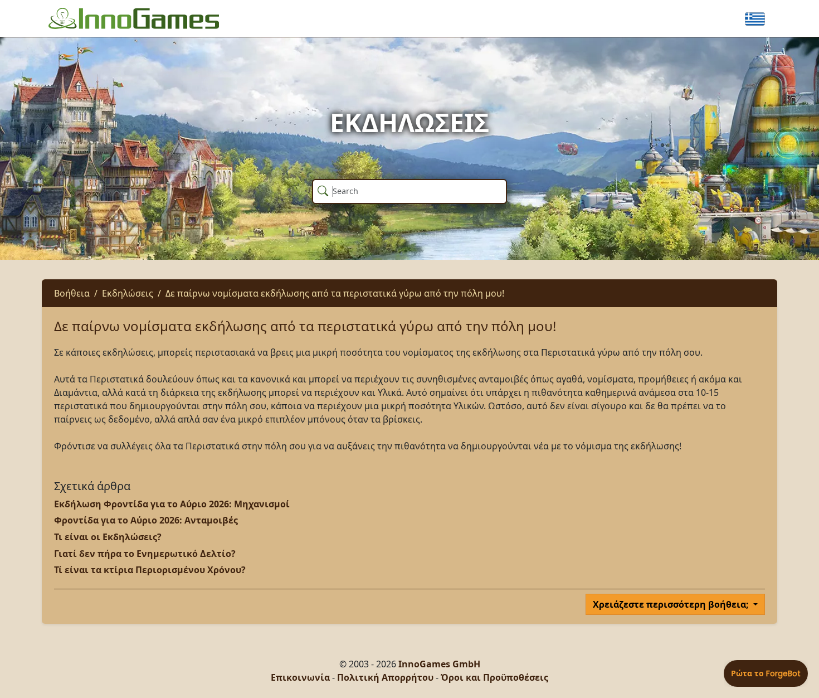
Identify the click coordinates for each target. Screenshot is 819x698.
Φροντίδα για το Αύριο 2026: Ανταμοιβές (146, 520)
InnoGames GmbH (439, 664)
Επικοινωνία (300, 677)
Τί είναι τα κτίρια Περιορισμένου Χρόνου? (150, 570)
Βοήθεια (72, 293)
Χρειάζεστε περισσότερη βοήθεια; (672, 604)
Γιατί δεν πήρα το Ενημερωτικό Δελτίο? (145, 553)
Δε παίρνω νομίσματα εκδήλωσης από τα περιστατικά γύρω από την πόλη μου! (334, 293)
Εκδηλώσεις (127, 293)
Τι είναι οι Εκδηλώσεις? (108, 537)
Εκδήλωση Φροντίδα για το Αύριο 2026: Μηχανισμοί (172, 504)
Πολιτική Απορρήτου (385, 677)
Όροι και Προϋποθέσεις (494, 677)
